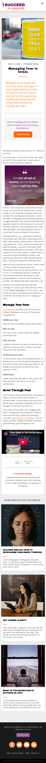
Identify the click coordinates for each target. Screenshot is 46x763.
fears (20, 236)
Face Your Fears (27, 462)
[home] (12, 5)
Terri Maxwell (9, 309)
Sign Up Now (22, 735)
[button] (42, 3)
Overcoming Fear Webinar (22, 418)
